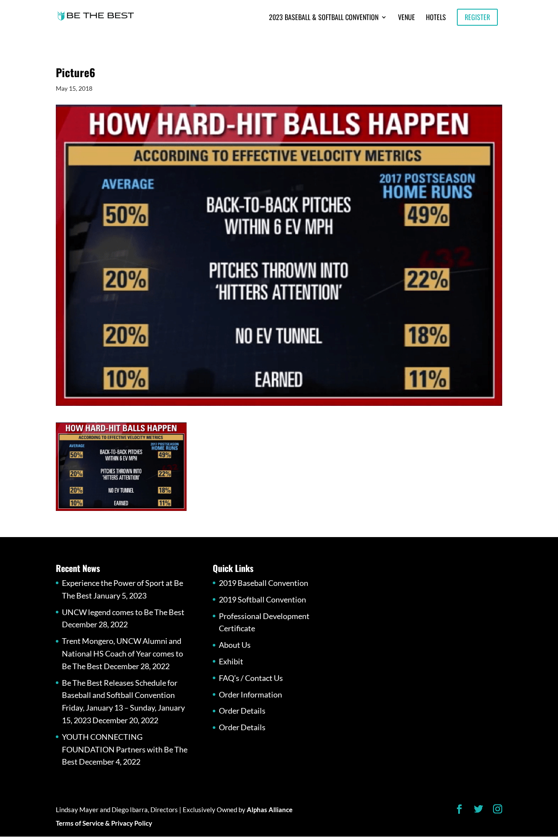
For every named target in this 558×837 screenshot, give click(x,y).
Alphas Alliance (270, 809)
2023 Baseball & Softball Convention (323, 18)
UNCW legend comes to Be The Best (123, 612)
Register (477, 17)
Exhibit (231, 661)
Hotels (436, 18)
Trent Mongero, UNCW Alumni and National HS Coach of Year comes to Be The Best (122, 653)
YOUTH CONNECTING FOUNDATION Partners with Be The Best (124, 749)
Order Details (242, 710)
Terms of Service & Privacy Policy (104, 823)
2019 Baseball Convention (263, 583)
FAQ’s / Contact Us (251, 678)
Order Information (250, 694)
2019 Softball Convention (262, 599)
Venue (406, 18)
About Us (235, 645)
